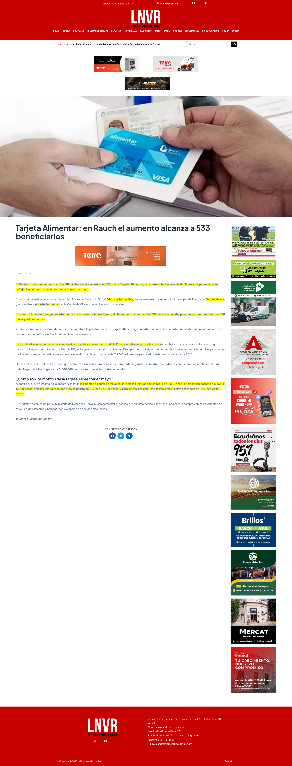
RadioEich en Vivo (169, 3)
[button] (112, 435)
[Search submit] (235, 44)
